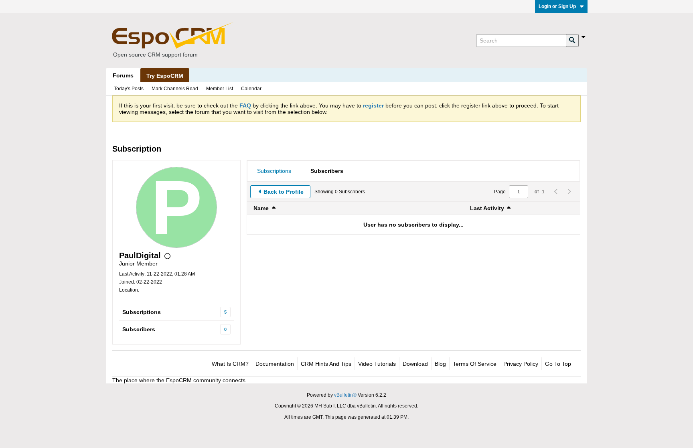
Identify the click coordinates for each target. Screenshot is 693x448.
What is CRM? (230, 364)
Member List (219, 88)
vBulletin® (345, 395)
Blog (440, 364)
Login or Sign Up (557, 6)
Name (261, 208)
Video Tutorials (377, 364)
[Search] (572, 40)
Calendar (251, 88)
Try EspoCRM (164, 76)
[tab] (274, 171)
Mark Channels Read (175, 88)
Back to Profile (283, 192)
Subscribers (138, 329)
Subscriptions (141, 312)
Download (415, 364)
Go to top (558, 364)
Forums (123, 75)
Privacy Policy (520, 364)
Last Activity (487, 208)
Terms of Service (474, 364)
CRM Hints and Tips (326, 364)
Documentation (274, 364)
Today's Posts (129, 88)
